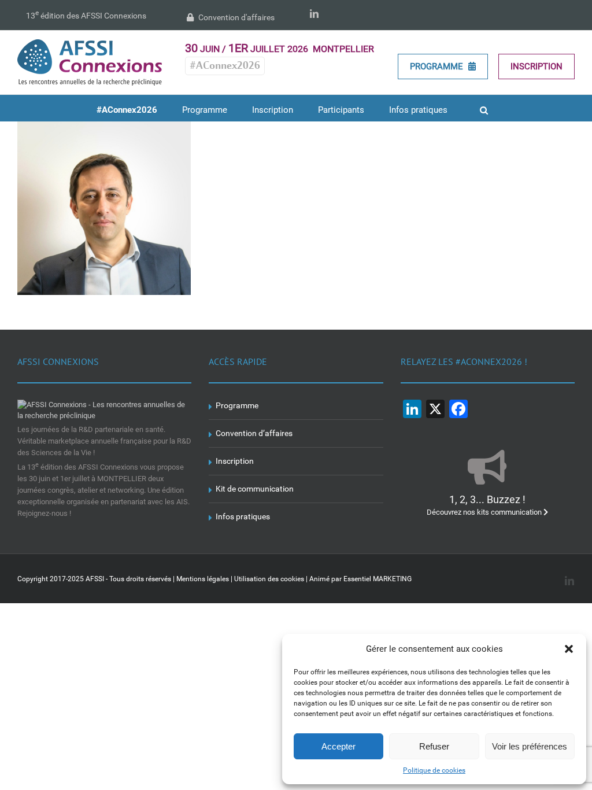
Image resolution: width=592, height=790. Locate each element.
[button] (569, 649)
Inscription (536, 66)
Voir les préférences (529, 746)
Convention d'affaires (236, 17)
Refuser (434, 746)
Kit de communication (255, 488)
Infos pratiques (243, 516)
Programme (437, 66)
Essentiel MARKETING (377, 579)
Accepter (338, 746)
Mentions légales (202, 579)
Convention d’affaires (254, 433)
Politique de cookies (434, 770)
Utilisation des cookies (269, 579)
